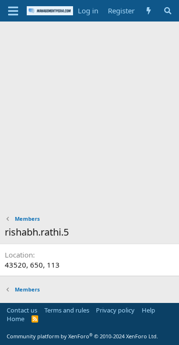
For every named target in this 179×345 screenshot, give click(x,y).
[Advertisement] (89, 115)
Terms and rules (66, 310)
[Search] (167, 11)
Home (15, 318)
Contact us (22, 310)
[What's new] (148, 11)
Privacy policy (115, 310)
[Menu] (13, 11)
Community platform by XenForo (82, 336)
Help (148, 310)
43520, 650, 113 (32, 265)
